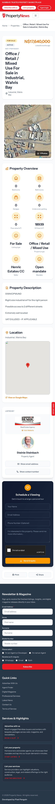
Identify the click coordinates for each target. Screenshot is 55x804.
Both (30, 660)
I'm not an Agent (39, 653)
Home (4, 25)
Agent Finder (7, 687)
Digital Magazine (9, 692)
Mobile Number (8, 639)
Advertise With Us (9, 683)
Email (21, 660)
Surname (5, 628)
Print (17, 575)
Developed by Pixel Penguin (14, 799)
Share (41, 575)
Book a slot (10, 738)
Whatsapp (9, 660)
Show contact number (29, 471)
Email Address (8, 607)
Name (4, 617)
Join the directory (13, 778)
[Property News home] (15, 15)
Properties (15, 25)
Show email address (29, 464)
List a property (28, 8)
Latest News (7, 700)
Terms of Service (9, 709)
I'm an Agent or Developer (16, 653)
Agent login (44, 8)
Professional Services (11, 696)
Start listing (11, 757)
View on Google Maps (17, 397)
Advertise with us (10, 8)
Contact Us (6, 704)
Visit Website (29, 430)
